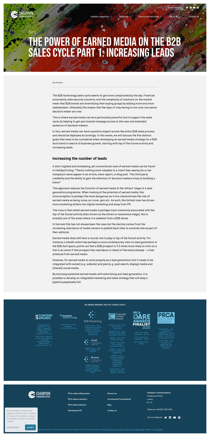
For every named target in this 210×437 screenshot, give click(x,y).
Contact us (193, 16)
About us (173, 16)
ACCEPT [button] (30, 428)
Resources (112, 393)
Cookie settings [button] (13, 427)
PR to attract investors (77, 399)
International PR (75, 410)
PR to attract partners (77, 405)
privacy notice (124, 430)
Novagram (158, 430)
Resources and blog (148, 16)
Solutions (123, 16)
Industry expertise (100, 16)
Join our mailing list (174, 7)
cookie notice (139, 430)
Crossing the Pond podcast (119, 399)
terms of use (112, 430)
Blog (32, 32)
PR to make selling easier (79, 393)
